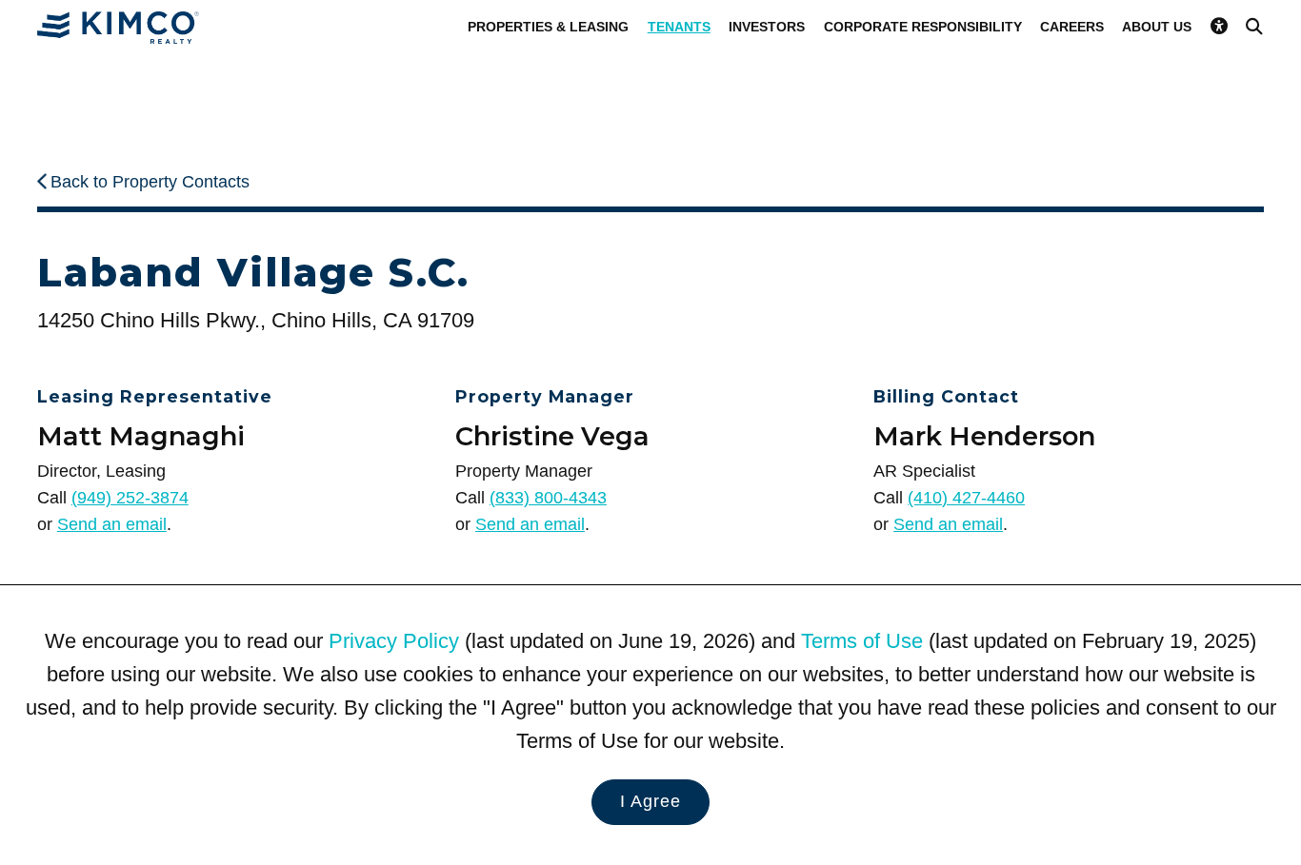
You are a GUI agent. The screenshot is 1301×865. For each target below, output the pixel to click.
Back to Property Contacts (150, 181)
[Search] (1254, 26)
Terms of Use (862, 641)
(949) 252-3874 (130, 497)
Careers (1072, 26)
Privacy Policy (394, 641)
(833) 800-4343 (548, 497)
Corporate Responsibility (923, 26)
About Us (1156, 26)
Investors (767, 26)
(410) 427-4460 (966, 497)
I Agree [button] (650, 801)
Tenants (679, 26)
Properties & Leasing (548, 26)
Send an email (112, 524)
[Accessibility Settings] (1219, 26)
